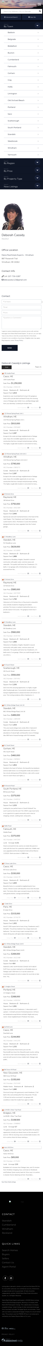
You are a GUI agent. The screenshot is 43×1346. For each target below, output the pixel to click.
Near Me (33, 17)
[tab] (7, 367)
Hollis (10, 87)
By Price (8, 171)
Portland (11, 107)
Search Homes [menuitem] (10, 1250)
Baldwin (11, 32)
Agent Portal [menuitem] (9, 1266)
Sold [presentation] (6, 367)
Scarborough (13, 121)
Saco (10, 114)
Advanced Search (12, 17)
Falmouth (12, 66)
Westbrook (13, 141)
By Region (9, 163)
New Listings (11, 186)
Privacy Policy (19, 340)
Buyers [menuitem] (6, 1254)
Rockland (7, 1233)
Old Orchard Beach (16, 100)
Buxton (11, 53)
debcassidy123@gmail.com (15, 280)
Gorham (11, 73)
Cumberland (13, 60)
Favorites (32, 4)
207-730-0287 (14, 276)
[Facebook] (5, 1278)
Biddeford (12, 46)
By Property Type (13, 178)
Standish (12, 134)
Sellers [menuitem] (5, 1258)
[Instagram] (11, 1278)
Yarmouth (12, 155)
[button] (39, 11)
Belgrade (12, 39)
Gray (10, 80)
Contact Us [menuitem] (8, 1262)
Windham (12, 148)
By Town (8, 26)
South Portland (14, 128)
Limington (12, 94)
